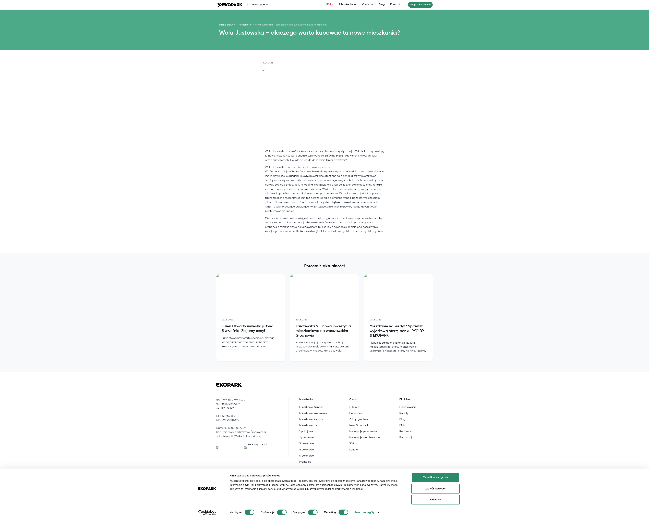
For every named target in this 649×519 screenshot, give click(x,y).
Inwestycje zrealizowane (364, 437)
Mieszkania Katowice (312, 419)
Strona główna (227, 25)
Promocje (305, 462)
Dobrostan (356, 413)
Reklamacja (406, 431)
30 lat (330, 4)
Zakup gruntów (358, 419)
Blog (382, 4)
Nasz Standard (358, 425)
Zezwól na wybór (435, 488)
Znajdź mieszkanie (420, 5)
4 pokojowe (306, 449)
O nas (365, 4)
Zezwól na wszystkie (435, 477)
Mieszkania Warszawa (313, 413)
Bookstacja (406, 437)
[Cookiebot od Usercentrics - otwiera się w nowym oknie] (207, 512)
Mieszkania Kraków (311, 407)
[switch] (282, 512)
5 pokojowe (306, 456)
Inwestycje (258, 4)
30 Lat (353, 443)
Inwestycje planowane (363, 431)
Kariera (353, 449)
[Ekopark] (229, 4)
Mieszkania (346, 4)
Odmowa (435, 499)
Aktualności (245, 25)
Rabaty (403, 413)
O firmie (354, 407)
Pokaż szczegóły (364, 512)
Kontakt (395, 4)
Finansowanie (407, 407)
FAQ (402, 425)
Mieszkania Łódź (309, 425)
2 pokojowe (306, 437)
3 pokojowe (306, 443)
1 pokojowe (306, 431)
